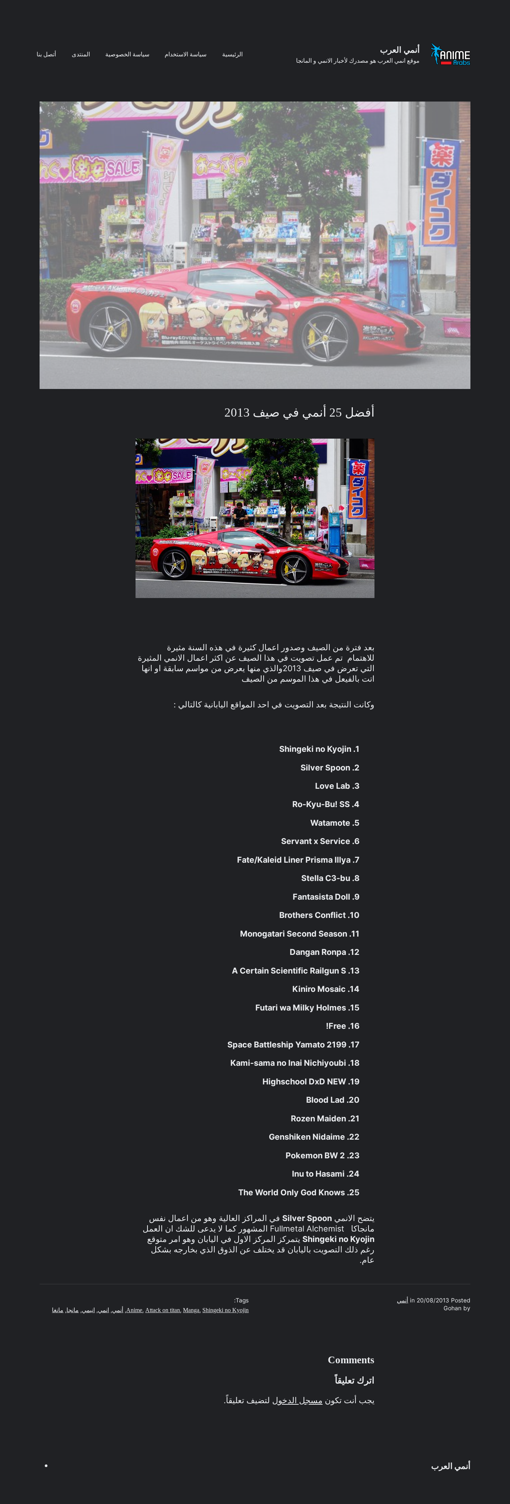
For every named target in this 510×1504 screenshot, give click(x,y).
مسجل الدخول (297, 1400)
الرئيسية (232, 54)
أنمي (402, 1300)
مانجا (72, 1310)
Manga (191, 1310)
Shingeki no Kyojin (225, 1310)
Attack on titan (162, 1310)
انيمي (88, 1310)
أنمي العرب (400, 50)
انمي (103, 1310)
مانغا (57, 1310)
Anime (134, 1310)
